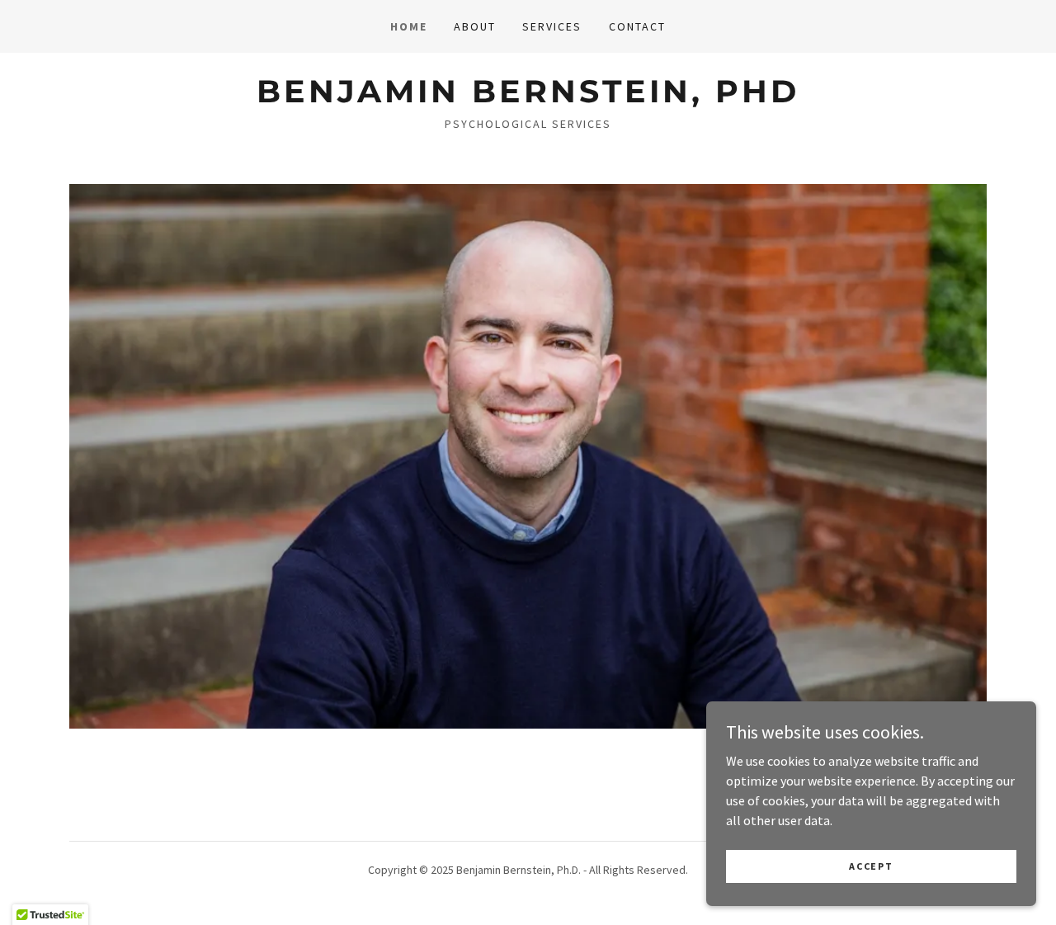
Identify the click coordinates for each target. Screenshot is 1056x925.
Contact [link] (637, 26)
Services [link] (552, 26)
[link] (528, 97)
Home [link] (408, 26)
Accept (871, 866)
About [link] (475, 26)
